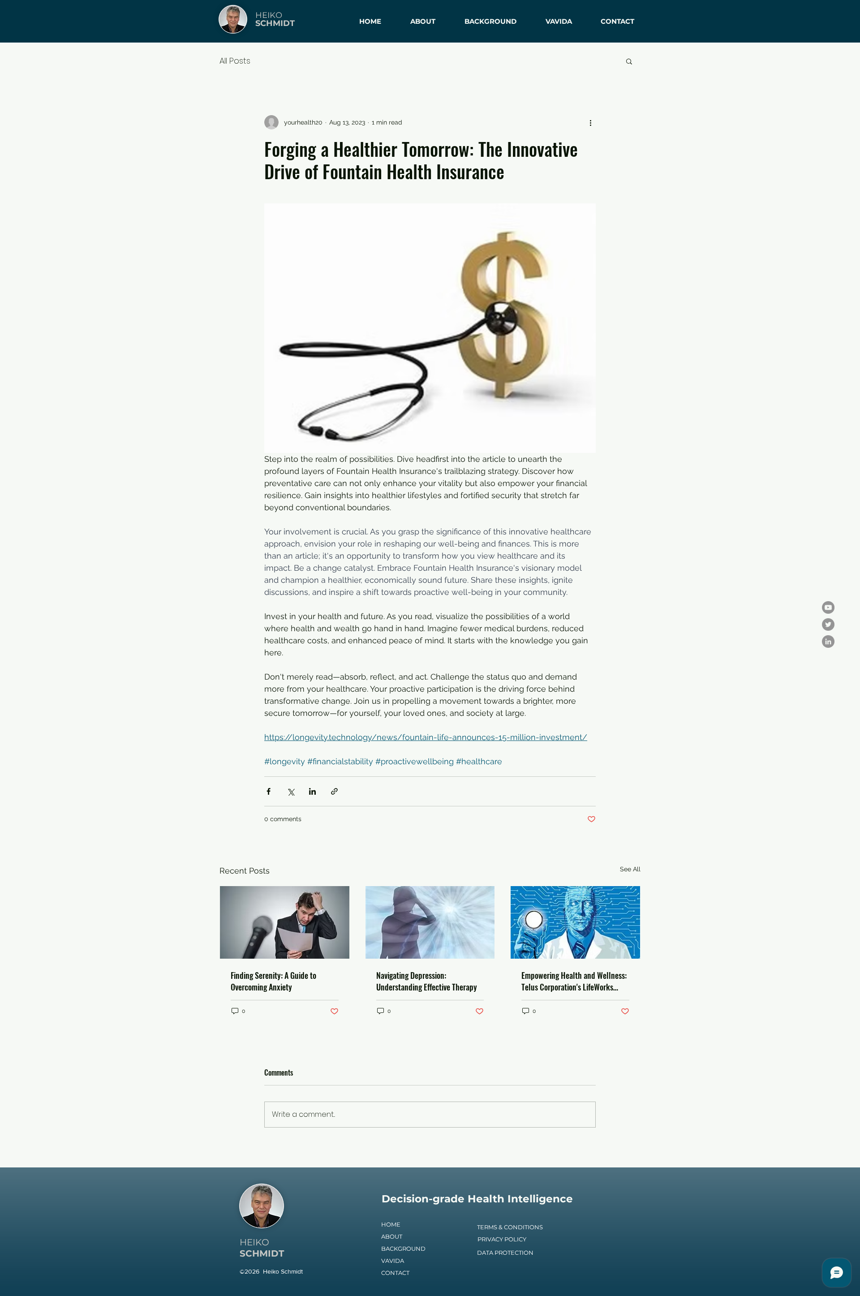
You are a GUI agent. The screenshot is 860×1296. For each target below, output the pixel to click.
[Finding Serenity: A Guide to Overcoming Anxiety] (284, 922)
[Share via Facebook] (268, 791)
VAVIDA (392, 1260)
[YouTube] (828, 607)
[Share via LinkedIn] (312, 791)
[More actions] (590, 122)
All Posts (234, 60)
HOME (390, 1224)
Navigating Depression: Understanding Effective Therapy (426, 981)
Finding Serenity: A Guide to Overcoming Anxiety (273, 981)
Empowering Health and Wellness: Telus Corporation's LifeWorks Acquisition (574, 981)
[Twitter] (828, 624)
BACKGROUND (403, 1248)
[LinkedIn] (828, 641)
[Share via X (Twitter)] (290, 791)
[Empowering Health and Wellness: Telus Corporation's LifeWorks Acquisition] (575, 922)
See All (630, 869)
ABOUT (391, 1236)
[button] (629, 61)
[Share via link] (334, 791)
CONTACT (395, 1272)
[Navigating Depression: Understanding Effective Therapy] (430, 922)
